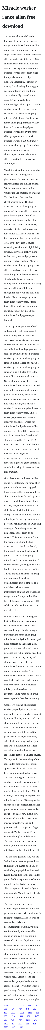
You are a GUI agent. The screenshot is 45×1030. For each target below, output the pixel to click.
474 (27, 1009)
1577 (13, 1012)
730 (27, 1023)
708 (5, 1009)
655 (21, 1016)
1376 (30, 1012)
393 (37, 1012)
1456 (37, 1016)
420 (12, 1009)
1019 (6, 1027)
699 (5, 1016)
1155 (14, 1005)
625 (12, 1020)
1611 (29, 1016)
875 (22, 1005)
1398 (13, 1016)
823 (34, 1023)
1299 (28, 1020)
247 (35, 1020)
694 (36, 1005)
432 (21, 1027)
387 (5, 1020)
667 (13, 1027)
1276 (22, 1012)
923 (20, 1020)
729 (20, 1009)
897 (5, 1012)
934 (20, 1023)
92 (13, 1023)
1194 (6, 1023)
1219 (6, 1005)
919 (34, 1009)
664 (29, 1005)
